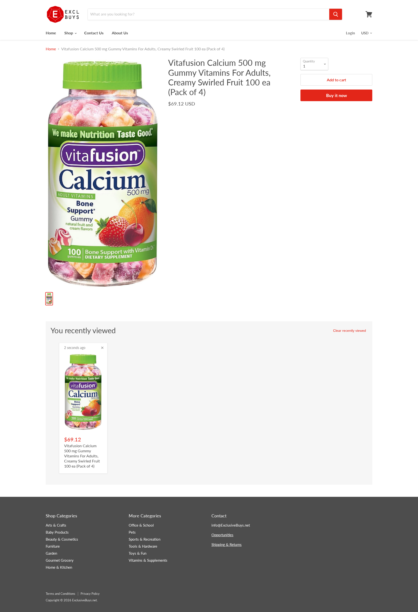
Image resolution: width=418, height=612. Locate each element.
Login (350, 33)
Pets (132, 532)
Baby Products (57, 532)
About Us (120, 32)
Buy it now (336, 95)
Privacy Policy (90, 594)
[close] (102, 347)
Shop (69, 32)
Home (51, 32)
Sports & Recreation (144, 539)
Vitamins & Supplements (148, 560)
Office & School (141, 525)
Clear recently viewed (349, 330)
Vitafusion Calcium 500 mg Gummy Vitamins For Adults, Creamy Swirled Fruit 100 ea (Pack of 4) (82, 455)
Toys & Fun (137, 553)
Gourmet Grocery (60, 560)
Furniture (53, 546)
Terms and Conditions (60, 594)
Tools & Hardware (143, 546)
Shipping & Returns (226, 544)
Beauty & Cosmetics (62, 539)
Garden (51, 553)
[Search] (335, 14)
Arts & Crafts (56, 525)
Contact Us (94, 32)
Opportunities (222, 535)
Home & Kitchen (59, 567)
